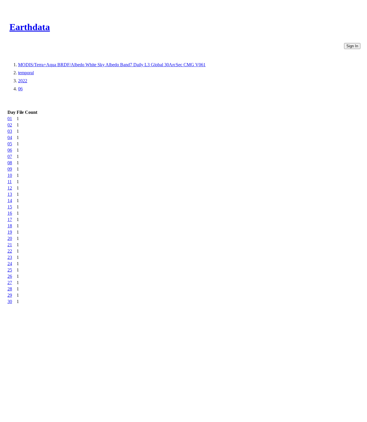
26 (9, 276)
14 (9, 200)
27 (9, 282)
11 (9, 181)
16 (9, 213)
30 (9, 301)
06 (20, 88)
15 (9, 206)
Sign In (352, 46)
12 (9, 187)
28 (9, 288)
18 (9, 225)
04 (9, 137)
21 (9, 244)
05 (9, 143)
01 (9, 118)
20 (9, 238)
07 (9, 156)
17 (9, 219)
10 (9, 175)
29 (9, 295)
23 (9, 257)
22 (9, 251)
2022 (22, 80)
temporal (26, 72)
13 (9, 194)
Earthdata (29, 27)
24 (9, 263)
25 (9, 269)
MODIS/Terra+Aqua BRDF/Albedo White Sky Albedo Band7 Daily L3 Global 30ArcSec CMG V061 (112, 64)
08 (9, 162)
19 (9, 232)
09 (9, 169)
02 (9, 124)
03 (9, 131)
